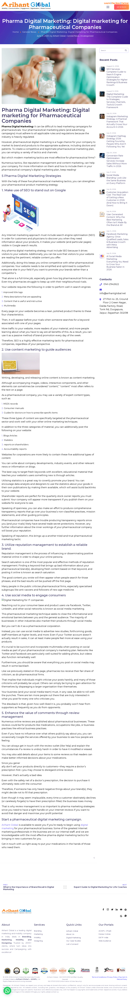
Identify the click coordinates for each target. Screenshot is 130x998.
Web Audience (105, 941)
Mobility (37, 937)
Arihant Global (59, 36)
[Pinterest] (126, 910)
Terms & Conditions (99, 977)
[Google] (122, 916)
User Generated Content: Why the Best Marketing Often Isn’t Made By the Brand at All (117, 219)
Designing (38, 941)
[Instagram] (109, 910)
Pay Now (116, 3)
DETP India (103, 937)
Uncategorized (86, 36)
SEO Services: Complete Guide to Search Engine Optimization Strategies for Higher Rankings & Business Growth (117, 77)
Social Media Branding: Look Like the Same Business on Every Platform (116, 179)
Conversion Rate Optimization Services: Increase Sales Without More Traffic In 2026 (117, 160)
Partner (125, 3)
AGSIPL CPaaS (105, 931)
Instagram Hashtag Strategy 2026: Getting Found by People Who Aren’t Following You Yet (116, 141)
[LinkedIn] (117, 910)
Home (16, 32)
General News (29, 32)
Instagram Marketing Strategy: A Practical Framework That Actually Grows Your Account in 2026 (117, 121)
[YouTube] (122, 910)
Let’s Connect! (72, 944)
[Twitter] (113, 910)
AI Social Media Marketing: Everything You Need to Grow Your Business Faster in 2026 (117, 263)
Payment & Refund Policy (122, 978)
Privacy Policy (112, 977)
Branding (38, 931)
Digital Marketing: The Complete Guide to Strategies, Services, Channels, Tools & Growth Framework (117, 101)
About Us (70, 934)
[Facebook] (104, 910)
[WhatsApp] (126, 916)
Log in (107, 3)
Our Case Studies (73, 941)
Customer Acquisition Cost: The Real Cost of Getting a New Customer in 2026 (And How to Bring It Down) (117, 199)
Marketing (38, 934)
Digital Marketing (73, 937)
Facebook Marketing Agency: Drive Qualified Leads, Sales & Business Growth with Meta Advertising (117, 241)
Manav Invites (104, 934)
